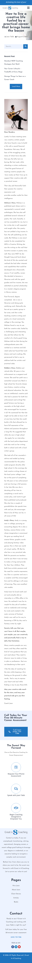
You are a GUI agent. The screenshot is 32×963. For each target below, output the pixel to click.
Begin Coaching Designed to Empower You (16, 816)
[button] (16, 86)
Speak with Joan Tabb (16, 795)
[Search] (25, 46)
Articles (16, 898)
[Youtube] (19, 946)
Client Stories (16, 894)
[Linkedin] (16, 946)
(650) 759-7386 (16, 937)
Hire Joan (16, 885)
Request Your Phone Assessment (16, 775)
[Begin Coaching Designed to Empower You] (16, 808)
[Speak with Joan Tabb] (16, 789)
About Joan (16, 890)
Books (16, 902)
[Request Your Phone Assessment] (16, 767)
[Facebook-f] (12, 946)
